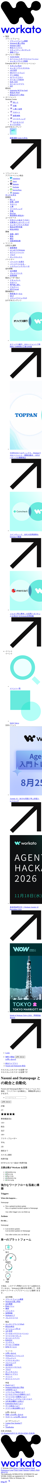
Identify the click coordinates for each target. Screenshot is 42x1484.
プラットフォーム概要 (14, 1299)
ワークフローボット (13, 1336)
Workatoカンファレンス (14, 1356)
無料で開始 (9, 1057)
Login (7, 1053)
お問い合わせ (20, 1057)
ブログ (8, 1369)
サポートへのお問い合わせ (16, 1417)
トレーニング (10, 1362)
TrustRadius (9, 1427)
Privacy (16, 1468)
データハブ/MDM (12, 1345)
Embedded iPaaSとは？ (14, 1404)
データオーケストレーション (17, 1333)
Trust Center (18, 1470)
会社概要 (9, 1304)
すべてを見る (10, 195)
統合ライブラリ (11, 1374)
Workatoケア (10, 1315)
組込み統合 (9, 1326)
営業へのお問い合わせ (14, 1415)
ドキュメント (10, 1358)
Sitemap (26, 1470)
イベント (9, 1376)
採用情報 (9, 1313)
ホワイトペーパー (12, 1379)
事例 (7, 1308)
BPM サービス (11, 1347)
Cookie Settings (24, 1468)
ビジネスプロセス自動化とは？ (17, 1394)
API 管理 (8, 1331)
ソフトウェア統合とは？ (15, 1392)
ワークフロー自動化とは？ (16, 1397)
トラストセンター (12, 1360)
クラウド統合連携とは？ (15, 1408)
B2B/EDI (8, 1340)
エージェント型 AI (12, 1329)
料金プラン (9, 1306)
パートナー (9, 1311)
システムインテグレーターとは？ (18, 1399)
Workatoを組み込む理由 (14, 1387)
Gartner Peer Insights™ (13, 1423)
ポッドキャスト (11, 1372)
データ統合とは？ (12, 1406)
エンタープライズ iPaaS (14, 1324)
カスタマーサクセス (13, 1367)
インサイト (9, 1342)
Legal (12, 1470)
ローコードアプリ (12, 1338)
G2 (6, 1425)
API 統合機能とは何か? (14, 1401)
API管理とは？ (11, 1390)
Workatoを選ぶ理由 (12, 1302)
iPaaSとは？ (10, 1385)
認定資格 (9, 1365)
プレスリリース (11, 1318)
